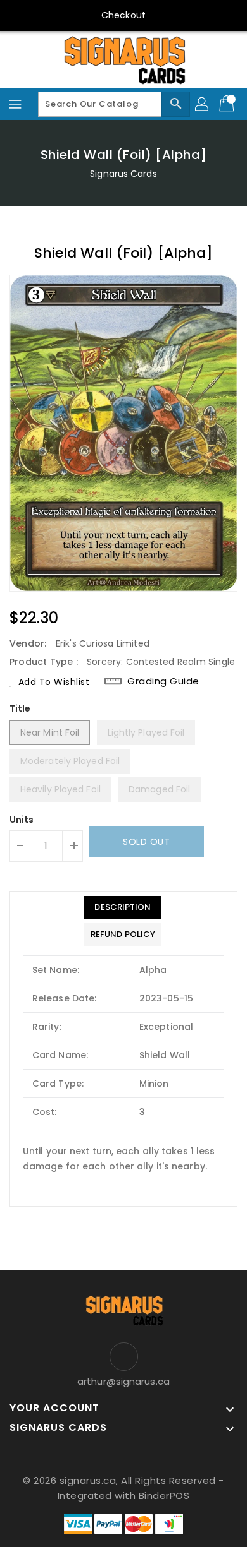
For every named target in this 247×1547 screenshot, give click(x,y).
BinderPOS (164, 1495)
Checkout (123, 15)
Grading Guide (163, 681)
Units (22, 819)
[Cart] (228, 104)
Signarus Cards (123, 173)
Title (20, 708)
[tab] (123, 907)
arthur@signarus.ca (123, 1381)
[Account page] (202, 104)
